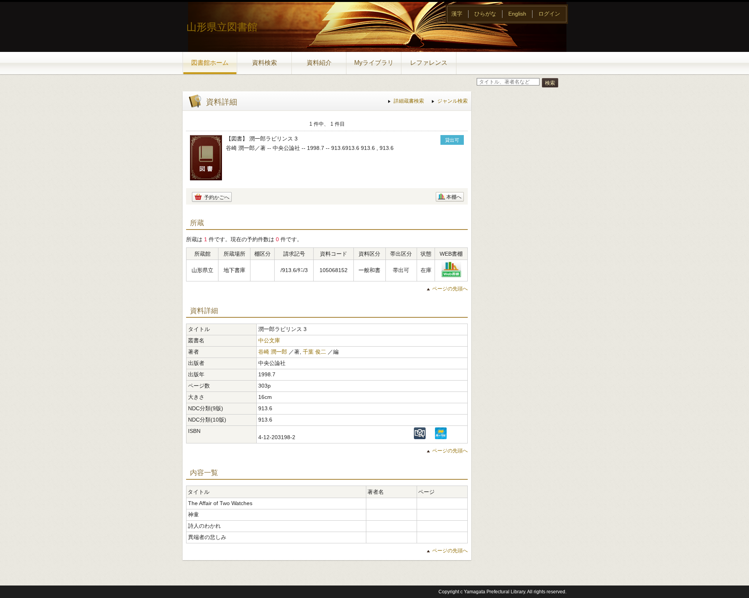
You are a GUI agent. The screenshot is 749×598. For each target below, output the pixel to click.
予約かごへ (216, 197)
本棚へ (453, 197)
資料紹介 (319, 62)
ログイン (549, 14)
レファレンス (428, 62)
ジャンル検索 (452, 101)
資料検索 (264, 62)
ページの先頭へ (450, 289)
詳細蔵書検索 (409, 101)
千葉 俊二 (314, 352)
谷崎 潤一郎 (272, 352)
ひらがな (485, 14)
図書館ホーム (210, 62)
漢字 (456, 14)
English (517, 14)
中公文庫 (269, 340)
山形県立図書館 (221, 27)
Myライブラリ (374, 62)
